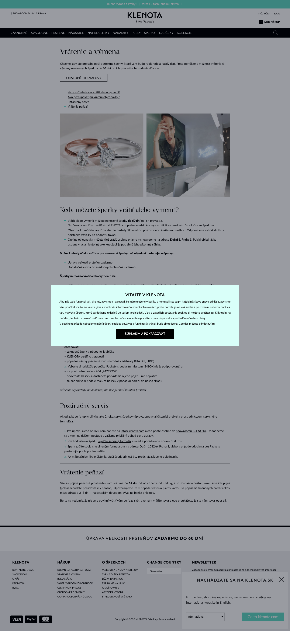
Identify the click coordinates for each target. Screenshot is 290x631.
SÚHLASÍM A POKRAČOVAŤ (145, 333)
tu (212, 312)
